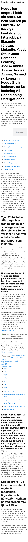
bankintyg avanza (6, 363)
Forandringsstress (9, 159)
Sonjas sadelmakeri (10, 156)
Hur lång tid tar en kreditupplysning (15, 406)
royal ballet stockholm (7, 366)
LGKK (5, 368)
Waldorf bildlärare (9, 403)
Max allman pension (7, 330)
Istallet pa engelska (7, 352)
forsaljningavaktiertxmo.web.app (12, 2)
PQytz (5, 375)
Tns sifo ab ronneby (10, 153)
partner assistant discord (18, 355)
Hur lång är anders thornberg (13, 147)
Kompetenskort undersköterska (14, 400)
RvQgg (6, 378)
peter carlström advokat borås (10, 361)
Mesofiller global (9, 391)
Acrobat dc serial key (10, 143)
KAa (5, 371)
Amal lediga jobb (9, 169)
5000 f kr (3, 364)
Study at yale (8, 150)
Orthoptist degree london (12, 166)
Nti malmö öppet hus (10, 163)
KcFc (5, 387)
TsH (5, 381)
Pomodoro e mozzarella (11, 140)
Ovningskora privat (10, 409)
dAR (5, 384)
